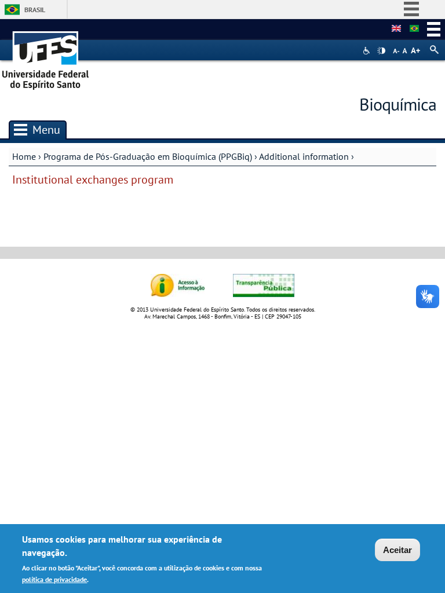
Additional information (304, 156)
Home (24, 156)
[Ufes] (46, 56)
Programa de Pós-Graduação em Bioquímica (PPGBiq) (147, 156)
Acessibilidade (367, 50)
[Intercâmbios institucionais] (414, 29)
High (381, 51)
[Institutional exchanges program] (396, 29)
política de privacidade (54, 579)
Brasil (34, 9)
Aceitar (397, 550)
